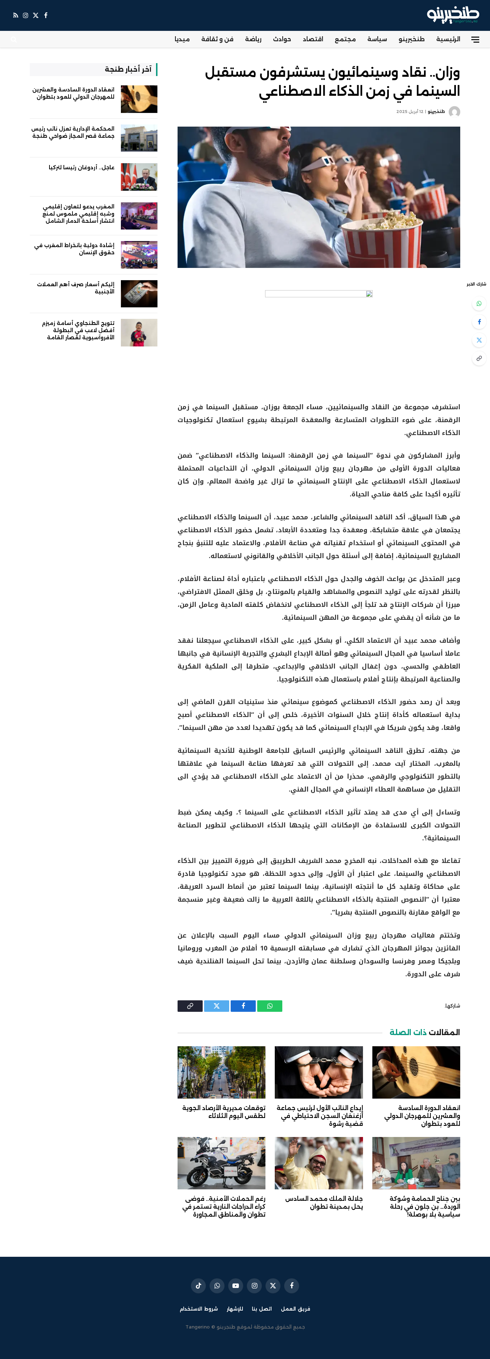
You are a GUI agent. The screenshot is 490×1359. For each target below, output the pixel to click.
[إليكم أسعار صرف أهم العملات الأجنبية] (139, 294)
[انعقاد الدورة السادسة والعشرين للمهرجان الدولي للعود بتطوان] (416, 1072)
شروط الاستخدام (199, 1309)
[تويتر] (479, 340)
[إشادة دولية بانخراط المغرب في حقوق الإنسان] (139, 255)
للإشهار (235, 1309)
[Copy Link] (479, 358)
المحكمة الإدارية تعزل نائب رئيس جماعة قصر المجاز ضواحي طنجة (72, 132)
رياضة (253, 39)
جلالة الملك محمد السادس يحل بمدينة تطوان (324, 1202)
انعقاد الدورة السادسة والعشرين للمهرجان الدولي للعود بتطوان (422, 1116)
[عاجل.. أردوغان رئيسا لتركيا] (139, 177)
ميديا (182, 39)
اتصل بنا (262, 1309)
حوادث (282, 39)
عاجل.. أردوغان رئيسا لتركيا (81, 167)
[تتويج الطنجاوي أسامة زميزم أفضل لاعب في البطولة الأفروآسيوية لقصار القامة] (139, 332)
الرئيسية (448, 39)
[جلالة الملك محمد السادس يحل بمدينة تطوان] (319, 1163)
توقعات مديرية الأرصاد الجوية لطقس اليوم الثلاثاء (223, 1112)
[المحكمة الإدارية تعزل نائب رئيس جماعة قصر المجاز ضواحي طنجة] (139, 138)
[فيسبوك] (479, 322)
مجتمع (345, 39)
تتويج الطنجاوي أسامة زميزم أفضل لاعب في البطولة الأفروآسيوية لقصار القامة (78, 330)
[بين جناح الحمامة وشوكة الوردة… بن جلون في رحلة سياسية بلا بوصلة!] (416, 1163)
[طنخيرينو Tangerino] (451, 15)
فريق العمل (295, 1309)
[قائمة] (475, 40)
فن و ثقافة (217, 39)
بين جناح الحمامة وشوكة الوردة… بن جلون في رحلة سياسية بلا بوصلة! (425, 1206)
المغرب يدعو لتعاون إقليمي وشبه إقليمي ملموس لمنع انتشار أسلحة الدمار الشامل (78, 213)
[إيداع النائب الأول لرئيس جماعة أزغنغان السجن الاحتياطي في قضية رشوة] (319, 1072)
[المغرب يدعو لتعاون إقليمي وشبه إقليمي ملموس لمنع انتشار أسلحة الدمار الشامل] (139, 216)
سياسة (377, 39)
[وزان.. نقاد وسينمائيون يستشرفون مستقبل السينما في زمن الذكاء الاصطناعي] (319, 197)
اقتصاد (313, 39)
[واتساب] (479, 303)
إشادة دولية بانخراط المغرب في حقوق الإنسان (74, 249)
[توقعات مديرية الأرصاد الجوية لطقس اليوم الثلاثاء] (221, 1072)
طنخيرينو (412, 39)
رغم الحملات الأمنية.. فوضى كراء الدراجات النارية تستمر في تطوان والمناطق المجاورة (223, 1206)
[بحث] (14, 40)
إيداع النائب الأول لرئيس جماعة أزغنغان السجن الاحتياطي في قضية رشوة (320, 1116)
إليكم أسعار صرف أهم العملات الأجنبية (75, 288)
